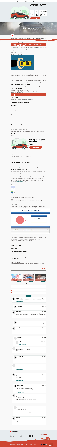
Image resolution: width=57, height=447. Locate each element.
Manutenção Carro (39, 280)
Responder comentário (19, 301)
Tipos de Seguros (14, 280)
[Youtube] (32, 436)
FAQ (37, 0)
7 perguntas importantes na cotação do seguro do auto (18, 242)
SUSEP (19, 167)
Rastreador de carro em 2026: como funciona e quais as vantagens (15, 278)
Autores (21, 435)
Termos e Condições (22, 437)
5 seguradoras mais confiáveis (19, 181)
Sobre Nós (21, 436)
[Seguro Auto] (12, 35)
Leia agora (19, 281)
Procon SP (23, 205)
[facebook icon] (43, 268)
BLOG (39, 0)
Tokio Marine (11, 437)
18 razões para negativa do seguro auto (40, 278)
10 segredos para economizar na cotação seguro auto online (19, 241)
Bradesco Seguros (12, 435)
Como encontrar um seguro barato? (16, 243)
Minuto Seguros (12, 436)
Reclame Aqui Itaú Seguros (14, 196)
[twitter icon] (44, 268)
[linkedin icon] (42, 268)
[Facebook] (30, 436)
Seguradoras (23, 0)
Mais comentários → (28, 427)
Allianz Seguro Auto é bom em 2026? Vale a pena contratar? (27, 278)
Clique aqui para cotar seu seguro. (20, 45)
